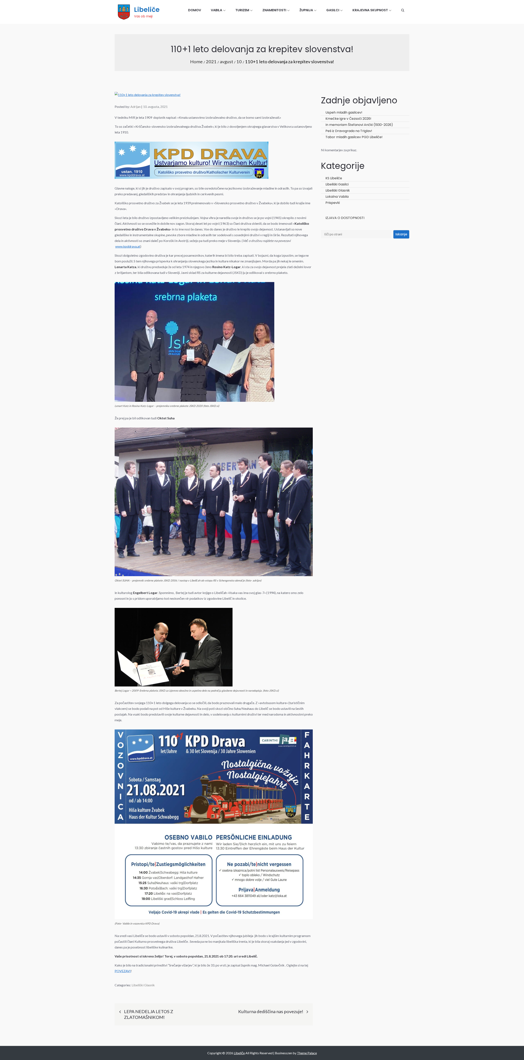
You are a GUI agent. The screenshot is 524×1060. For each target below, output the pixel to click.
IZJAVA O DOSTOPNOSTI (344, 218)
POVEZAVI (123, 971)
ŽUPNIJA (306, 10)
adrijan (135, 106)
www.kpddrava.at (127, 246)
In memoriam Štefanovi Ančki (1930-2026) (359, 124)
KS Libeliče (333, 178)
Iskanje (401, 234)
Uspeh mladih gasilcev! (343, 112)
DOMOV (194, 10)
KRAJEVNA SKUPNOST (370, 10)
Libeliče (147, 9)
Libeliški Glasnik (143, 985)
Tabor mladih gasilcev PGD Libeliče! (354, 137)
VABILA (216, 10)
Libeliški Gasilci (337, 184)
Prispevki (332, 202)
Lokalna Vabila (337, 196)
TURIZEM (242, 10)
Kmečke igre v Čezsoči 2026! (348, 118)
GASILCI (332, 10)
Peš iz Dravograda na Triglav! (348, 131)
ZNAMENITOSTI (274, 10)
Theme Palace (307, 1053)
